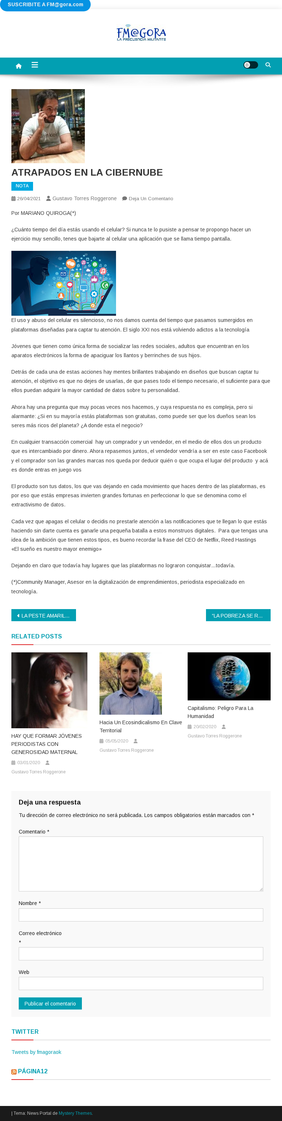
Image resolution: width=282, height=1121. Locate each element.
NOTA (22, 185)
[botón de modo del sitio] (250, 65)
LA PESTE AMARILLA (46, 616)
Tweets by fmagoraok (36, 1052)
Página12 (32, 1071)
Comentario (34, 832)
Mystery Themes (75, 1113)
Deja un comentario (151, 198)
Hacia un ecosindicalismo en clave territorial (141, 726)
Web (24, 972)
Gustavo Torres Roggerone (85, 198)
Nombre (30, 903)
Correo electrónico (40, 937)
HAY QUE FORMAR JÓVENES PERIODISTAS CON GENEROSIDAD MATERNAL (46, 744)
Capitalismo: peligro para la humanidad (220, 712)
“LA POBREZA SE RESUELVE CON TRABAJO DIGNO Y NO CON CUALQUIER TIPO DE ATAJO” (241, 616)
